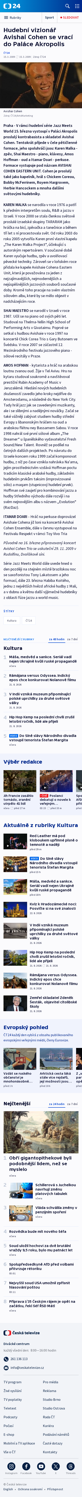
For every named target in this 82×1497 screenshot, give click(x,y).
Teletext (9, 1408)
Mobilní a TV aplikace (19, 1443)
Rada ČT (49, 1417)
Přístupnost (55, 1489)
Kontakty (50, 1452)
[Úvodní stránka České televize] (21, 1332)
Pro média (50, 1382)
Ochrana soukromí (30, 1489)
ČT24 (6, 52)
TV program (12, 1382)
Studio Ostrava (54, 1408)
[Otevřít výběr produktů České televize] (77, 6)
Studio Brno (52, 1399)
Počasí (8, 1426)
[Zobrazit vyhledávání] (67, 6)
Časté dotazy (52, 1443)
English (8, 1489)
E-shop (8, 1434)
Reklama (49, 1391)
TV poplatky (12, 1399)
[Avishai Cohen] (41, 85)
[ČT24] (11, 6)
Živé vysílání (12, 1391)
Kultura (11, 621)
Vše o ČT (9, 1452)
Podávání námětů (56, 1434)
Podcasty (10, 1417)
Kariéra (48, 1426)
